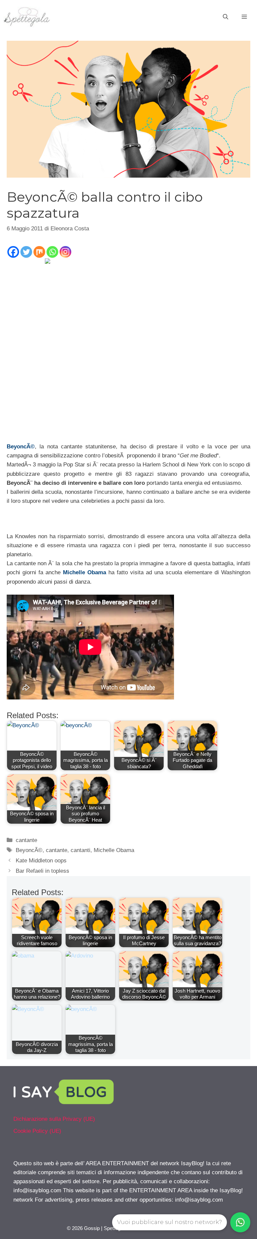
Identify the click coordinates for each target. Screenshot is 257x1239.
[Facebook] (13, 252)
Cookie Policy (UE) (37, 1131)
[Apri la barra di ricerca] (225, 17)
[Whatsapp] (52, 252)
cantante (26, 840)
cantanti (80, 850)
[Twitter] (26, 252)
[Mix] (39, 252)
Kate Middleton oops (41, 860)
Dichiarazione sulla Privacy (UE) (54, 1119)
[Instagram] (65, 252)
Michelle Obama (84, 572)
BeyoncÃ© (21, 446)
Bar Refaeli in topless (42, 871)
